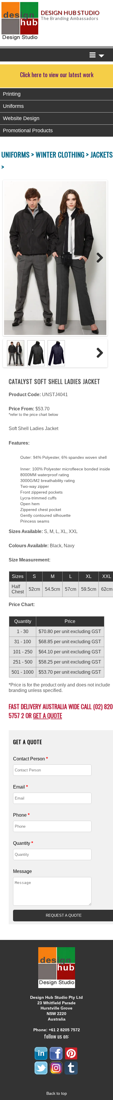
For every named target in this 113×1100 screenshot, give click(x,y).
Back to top (56, 1093)
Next (97, 258)
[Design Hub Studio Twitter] (41, 1072)
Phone (21, 815)
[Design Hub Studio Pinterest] (72, 1057)
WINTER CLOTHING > (63, 154)
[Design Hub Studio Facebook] (56, 1057)
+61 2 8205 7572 (64, 1029)
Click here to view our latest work (56, 74)
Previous (10, 258)
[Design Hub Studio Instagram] (56, 1072)
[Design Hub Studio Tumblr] (72, 1072)
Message (22, 871)
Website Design (21, 118)
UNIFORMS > (18, 154)
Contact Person (30, 758)
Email (20, 786)
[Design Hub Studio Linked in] (41, 1057)
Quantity (23, 843)
